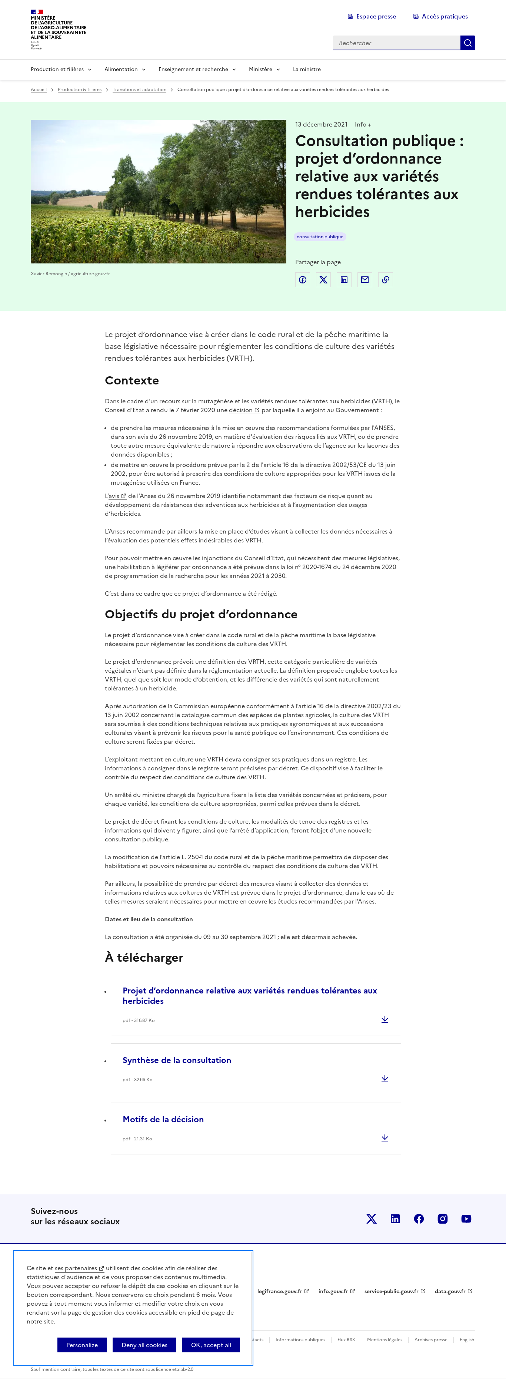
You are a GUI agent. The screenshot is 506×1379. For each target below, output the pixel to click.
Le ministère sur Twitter (371, 1219)
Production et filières (57, 69)
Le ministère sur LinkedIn (395, 1219)
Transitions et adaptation (139, 89)
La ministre (307, 69)
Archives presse (431, 1339)
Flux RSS (346, 1339)
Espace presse (376, 16)
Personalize (82, 1345)
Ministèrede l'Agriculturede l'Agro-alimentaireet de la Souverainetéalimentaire (58, 27)
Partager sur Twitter (323, 279)
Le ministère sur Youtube (466, 1219)
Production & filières (79, 89)
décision (241, 410)
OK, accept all (211, 1345)
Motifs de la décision (163, 1119)
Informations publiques (300, 1339)
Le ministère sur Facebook (419, 1219)
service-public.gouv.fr (391, 1291)
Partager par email (364, 279)
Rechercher (467, 43)
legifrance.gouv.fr (279, 1291)
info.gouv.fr (333, 1291)
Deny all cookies (144, 1345)
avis (114, 495)
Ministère (260, 69)
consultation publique (320, 236)
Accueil (39, 89)
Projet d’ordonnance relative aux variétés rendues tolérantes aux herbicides (250, 996)
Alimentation (121, 69)
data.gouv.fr (450, 1291)
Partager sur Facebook (302, 279)
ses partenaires (76, 1268)
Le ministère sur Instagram (443, 1219)
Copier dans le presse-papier (385, 279)
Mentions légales (384, 1339)
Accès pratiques (445, 16)
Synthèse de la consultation (177, 1060)
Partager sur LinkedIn (344, 279)
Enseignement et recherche (193, 69)
